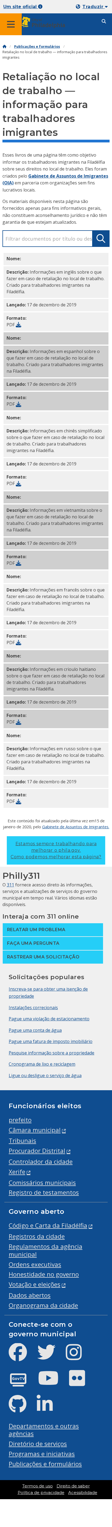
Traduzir (93, 6)
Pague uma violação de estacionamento (49, 1019)
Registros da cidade (37, 1236)
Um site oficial (20, 6)
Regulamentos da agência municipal (45, 1250)
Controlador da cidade (41, 1161)
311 (10, 885)
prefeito (20, 1120)
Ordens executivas (35, 1264)
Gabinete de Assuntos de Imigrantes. (75, 826)
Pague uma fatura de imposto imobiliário (50, 1041)
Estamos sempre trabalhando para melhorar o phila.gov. (56, 850)
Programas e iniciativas (42, 1454)
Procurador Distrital (37, 1150)
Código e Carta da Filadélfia (48, 1225)
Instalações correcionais (33, 1008)
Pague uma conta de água (35, 1030)
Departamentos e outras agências (44, 1430)
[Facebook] (22, 1356)
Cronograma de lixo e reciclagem (42, 1064)
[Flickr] (81, 1382)
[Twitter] (50, 1356)
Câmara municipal (35, 1130)
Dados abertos (30, 1295)
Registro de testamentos (44, 1192)
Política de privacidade (41, 1492)
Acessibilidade (82, 1492)
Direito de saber (73, 1486)
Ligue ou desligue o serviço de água (45, 1075)
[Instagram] (78, 1356)
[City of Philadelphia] (44, 22)
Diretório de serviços (38, 1443)
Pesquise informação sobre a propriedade (51, 1053)
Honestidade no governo (44, 1274)
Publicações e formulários (37, 46)
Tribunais (22, 1140)
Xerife (17, 1171)
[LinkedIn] (49, 1408)
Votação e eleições (34, 1284)
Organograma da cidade (43, 1305)
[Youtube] (52, 1382)
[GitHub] (22, 1408)
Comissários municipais (42, 1182)
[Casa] (4, 46)
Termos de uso (37, 1486)
